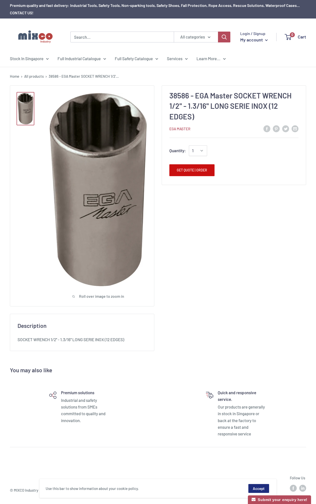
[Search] (224, 37)
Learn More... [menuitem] (208, 58)
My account (252, 39)
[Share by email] (295, 128)
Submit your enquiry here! (281, 500)
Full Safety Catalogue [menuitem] (134, 58)
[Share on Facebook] (266, 128)
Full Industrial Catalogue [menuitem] (79, 58)
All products (34, 76)
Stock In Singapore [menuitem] (26, 58)
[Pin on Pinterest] (276, 128)
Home (14, 76)
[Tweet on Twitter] (285, 128)
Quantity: (177, 150)
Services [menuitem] (174, 58)
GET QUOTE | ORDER (192, 170)
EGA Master (179, 129)
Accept (259, 488)
